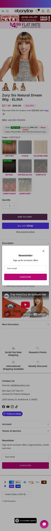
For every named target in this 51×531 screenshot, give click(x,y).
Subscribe (25, 277)
